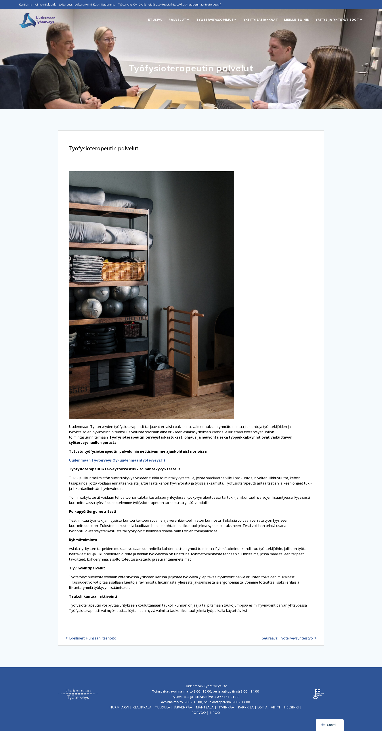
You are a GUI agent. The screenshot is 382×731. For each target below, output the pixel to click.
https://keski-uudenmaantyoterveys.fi (196, 4)
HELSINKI (291, 707)
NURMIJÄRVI (119, 707)
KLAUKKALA (142, 707)
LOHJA (262, 707)
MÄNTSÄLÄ (205, 707)
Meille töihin (297, 19)
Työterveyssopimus (215, 19)
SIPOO (215, 712)
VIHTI (275, 707)
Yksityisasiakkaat (261, 19)
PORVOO (198, 712)
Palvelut (177, 19)
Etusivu (155, 19)
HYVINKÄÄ (225, 707)
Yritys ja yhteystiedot (337, 19)
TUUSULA (162, 707)
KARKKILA (246, 707)
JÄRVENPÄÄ (183, 707)
